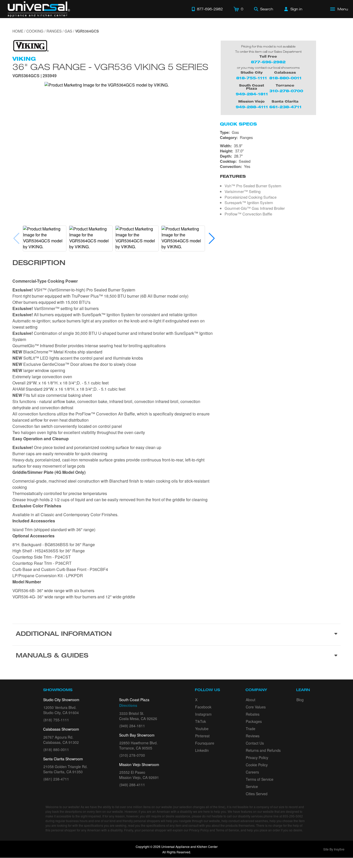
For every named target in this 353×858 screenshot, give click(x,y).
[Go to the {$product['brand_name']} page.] (30, 45)
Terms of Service (259, 779)
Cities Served (256, 793)
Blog (300, 699)
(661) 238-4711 (56, 779)
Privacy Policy (257, 757)
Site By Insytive (333, 849)
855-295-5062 (293, 816)
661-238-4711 (285, 106)
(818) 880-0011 (56, 749)
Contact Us (255, 743)
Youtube (202, 728)
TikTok (200, 721)
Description (38, 263)
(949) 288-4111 (132, 784)
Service (252, 786)
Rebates (252, 714)
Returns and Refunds (263, 750)
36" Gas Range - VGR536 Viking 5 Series (110, 66)
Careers (252, 772)
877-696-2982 (268, 61)
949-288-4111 (252, 106)
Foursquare (204, 743)
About (250, 699)
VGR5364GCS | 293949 (34, 76)
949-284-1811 (252, 93)
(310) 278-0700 (132, 755)
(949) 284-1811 (132, 725)
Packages (254, 721)
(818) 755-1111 (56, 719)
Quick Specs (238, 124)
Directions (128, 705)
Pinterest (202, 735)
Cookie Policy (257, 764)
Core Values (256, 706)
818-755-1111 (251, 77)
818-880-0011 (285, 77)
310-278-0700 (286, 90)
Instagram (203, 714)
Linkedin (202, 750)
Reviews (252, 735)
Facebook (203, 706)
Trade (250, 728)
